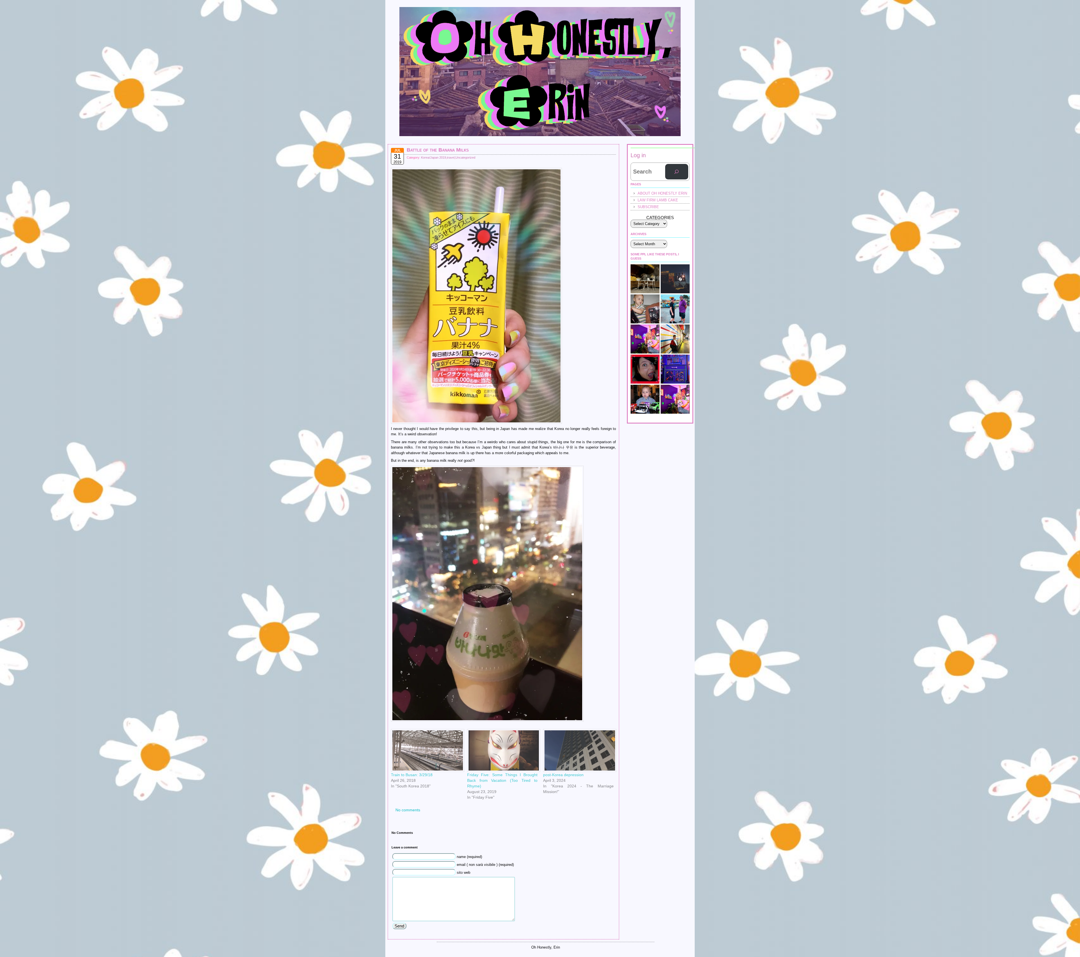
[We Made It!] (675, 339)
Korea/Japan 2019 (433, 157)
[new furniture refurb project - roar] (675, 369)
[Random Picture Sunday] (675, 399)
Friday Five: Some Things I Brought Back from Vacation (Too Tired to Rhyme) (502, 780)
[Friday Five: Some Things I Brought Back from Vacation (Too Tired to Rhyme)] (502, 750)
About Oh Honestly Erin (662, 193)
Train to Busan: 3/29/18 (412, 775)
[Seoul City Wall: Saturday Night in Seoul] (645, 278)
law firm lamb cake (658, 200)
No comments (407, 810)
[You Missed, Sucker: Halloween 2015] (645, 308)
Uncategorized (465, 157)
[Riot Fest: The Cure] (675, 278)
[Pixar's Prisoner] (645, 399)
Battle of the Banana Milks (438, 150)
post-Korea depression (563, 775)
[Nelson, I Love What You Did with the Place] (645, 339)
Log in (638, 155)
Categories (660, 217)
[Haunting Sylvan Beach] (675, 308)
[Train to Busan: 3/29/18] (426, 750)
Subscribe (648, 207)
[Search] (676, 172)
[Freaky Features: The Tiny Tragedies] (645, 369)
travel (450, 157)
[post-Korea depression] (578, 750)
